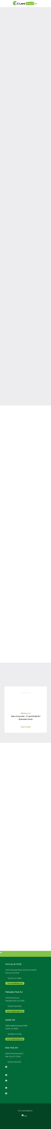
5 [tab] (27, 734)
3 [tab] (20, 734)
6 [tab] (31, 734)
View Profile (26, 727)
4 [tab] (24, 734)
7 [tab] (34, 734)
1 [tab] (13, 734)
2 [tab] (16, 734)
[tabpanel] (25, 709)
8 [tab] (38, 734)
